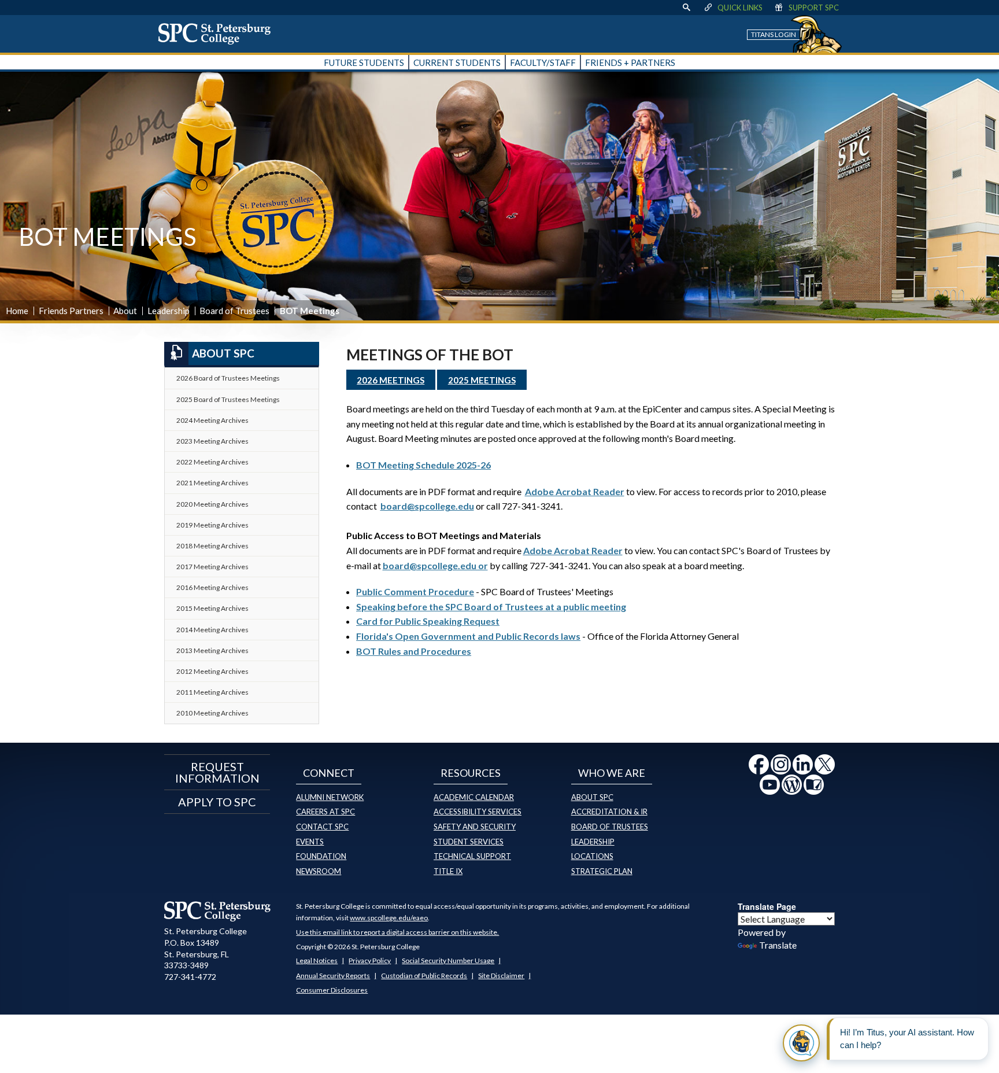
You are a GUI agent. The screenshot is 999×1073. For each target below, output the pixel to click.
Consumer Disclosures (332, 990)
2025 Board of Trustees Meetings (228, 399)
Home (17, 310)
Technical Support (472, 856)
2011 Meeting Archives (212, 692)
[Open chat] (801, 1042)
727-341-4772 (190, 977)
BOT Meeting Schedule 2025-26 (423, 464)
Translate (778, 944)
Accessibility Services (477, 811)
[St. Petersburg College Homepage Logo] (217, 911)
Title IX (448, 871)
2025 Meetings (482, 380)
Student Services (469, 841)
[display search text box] (686, 7)
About (125, 310)
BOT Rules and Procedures (413, 651)
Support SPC (814, 7)
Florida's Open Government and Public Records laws (468, 635)
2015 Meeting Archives (212, 608)
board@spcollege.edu (427, 505)
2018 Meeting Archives (212, 545)
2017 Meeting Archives (212, 566)
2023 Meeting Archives (212, 441)
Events (310, 841)
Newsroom (318, 871)
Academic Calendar (474, 797)
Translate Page (767, 906)
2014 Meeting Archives (212, 629)
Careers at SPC (325, 811)
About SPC (592, 797)
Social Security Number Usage (448, 960)
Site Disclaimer (501, 975)
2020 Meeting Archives (212, 504)
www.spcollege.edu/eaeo (389, 917)
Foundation (321, 856)
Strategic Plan (601, 871)
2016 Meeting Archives (212, 587)
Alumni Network (330, 797)
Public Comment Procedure (415, 591)
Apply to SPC (217, 802)
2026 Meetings (390, 380)
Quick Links (740, 7)
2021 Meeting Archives (212, 482)
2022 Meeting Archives (212, 462)
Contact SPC (322, 826)
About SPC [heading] (223, 353)
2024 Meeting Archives (212, 420)
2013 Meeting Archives (212, 650)
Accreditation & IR (609, 811)
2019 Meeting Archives (212, 525)
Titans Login (773, 34)
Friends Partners (71, 310)
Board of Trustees (234, 310)
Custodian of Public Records (424, 975)
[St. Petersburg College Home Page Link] (218, 33)
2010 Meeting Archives (212, 713)
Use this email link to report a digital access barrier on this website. (397, 932)
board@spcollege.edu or (435, 565)
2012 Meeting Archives (212, 671)
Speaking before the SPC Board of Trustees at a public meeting (491, 606)
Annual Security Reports (333, 975)
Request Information (217, 772)
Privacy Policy (370, 960)
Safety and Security (475, 826)
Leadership (168, 310)
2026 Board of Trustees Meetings (228, 378)
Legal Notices (317, 960)
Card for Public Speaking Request (428, 620)
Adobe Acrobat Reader (574, 491)
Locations (592, 856)
